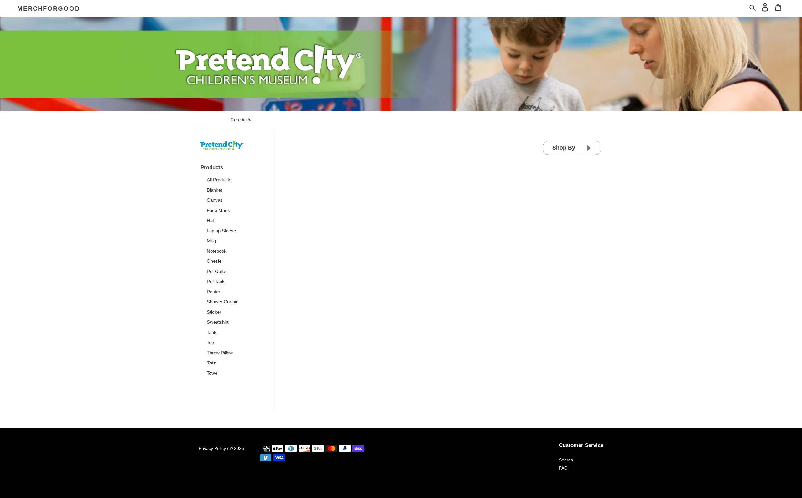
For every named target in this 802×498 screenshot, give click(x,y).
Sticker (214, 312)
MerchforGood (48, 8)
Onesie (214, 261)
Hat (210, 220)
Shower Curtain (222, 301)
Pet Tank (216, 281)
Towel (212, 373)
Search (566, 459)
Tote (211, 362)
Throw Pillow (220, 352)
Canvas (215, 200)
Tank (211, 332)
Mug (211, 240)
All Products (219, 179)
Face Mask (218, 210)
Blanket (214, 190)
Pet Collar (217, 271)
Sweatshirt (217, 322)
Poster (213, 291)
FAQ (563, 467)
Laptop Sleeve (221, 230)
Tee (210, 342)
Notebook (217, 251)
